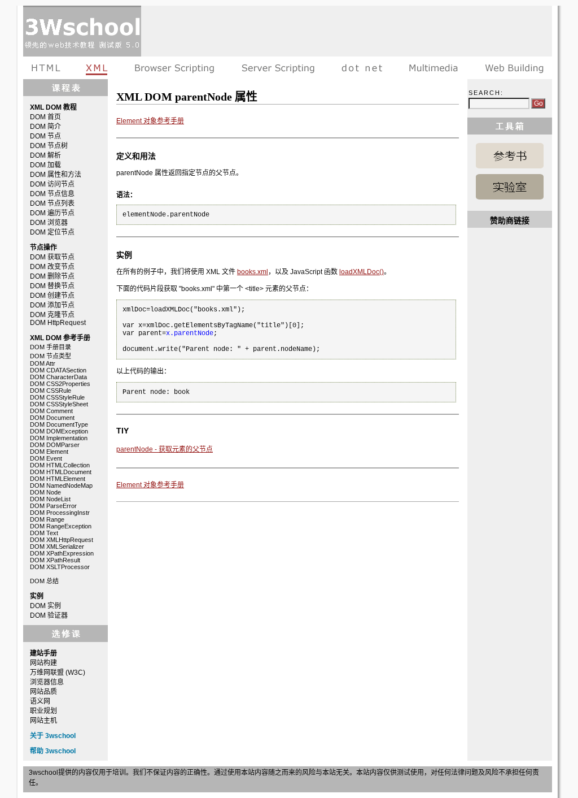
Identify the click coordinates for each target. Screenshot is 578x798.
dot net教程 (362, 68)
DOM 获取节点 (52, 257)
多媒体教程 (433, 68)
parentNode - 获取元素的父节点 (164, 449)
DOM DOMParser (55, 444)
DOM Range (47, 519)
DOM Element (49, 451)
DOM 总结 (44, 581)
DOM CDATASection (58, 370)
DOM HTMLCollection (60, 465)
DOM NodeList (50, 499)
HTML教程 (48, 68)
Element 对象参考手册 (150, 121)
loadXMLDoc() (361, 272)
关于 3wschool (53, 736)
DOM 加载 (45, 165)
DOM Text (44, 533)
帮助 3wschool (53, 751)
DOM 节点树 (49, 146)
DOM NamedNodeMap (61, 485)
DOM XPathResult (55, 560)
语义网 (40, 701)
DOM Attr (42, 363)
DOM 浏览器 (49, 223)
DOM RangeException (60, 526)
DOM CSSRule (50, 390)
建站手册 (511, 68)
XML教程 (97, 68)
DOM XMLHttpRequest (61, 539)
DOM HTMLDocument (60, 472)
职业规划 (43, 711)
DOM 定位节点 (52, 232)
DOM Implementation (58, 438)
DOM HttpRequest (58, 323)
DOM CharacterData (58, 377)
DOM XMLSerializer (57, 546)
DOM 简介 (45, 127)
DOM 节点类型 (50, 356)
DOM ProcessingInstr (60, 512)
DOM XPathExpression (62, 553)
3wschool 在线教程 (82, 31)
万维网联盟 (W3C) (57, 672)
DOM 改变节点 (52, 267)
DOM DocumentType (59, 424)
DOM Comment (51, 410)
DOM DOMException (59, 431)
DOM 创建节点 (52, 296)
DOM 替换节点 (52, 286)
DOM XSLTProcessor (60, 566)
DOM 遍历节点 (52, 213)
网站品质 (43, 692)
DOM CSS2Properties (60, 383)
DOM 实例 (45, 606)
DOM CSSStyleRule (57, 397)
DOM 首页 (45, 117)
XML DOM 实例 (510, 187)
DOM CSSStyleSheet (59, 404)
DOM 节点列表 (52, 203)
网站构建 (43, 663)
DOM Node (45, 492)
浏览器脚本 (174, 68)
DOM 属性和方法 (55, 175)
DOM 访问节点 (52, 184)
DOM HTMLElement (57, 478)
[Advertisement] (346, 31)
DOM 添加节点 (52, 305)
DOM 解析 (45, 155)
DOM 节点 (45, 136)
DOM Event (46, 458)
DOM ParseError (53, 505)
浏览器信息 (47, 682)
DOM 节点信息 (52, 194)
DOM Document (52, 417)
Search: (485, 92)
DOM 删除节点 (52, 276)
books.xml (252, 272)
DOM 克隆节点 (52, 315)
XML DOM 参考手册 (510, 155)
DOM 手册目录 (50, 347)
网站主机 (43, 721)
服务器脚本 (278, 68)
